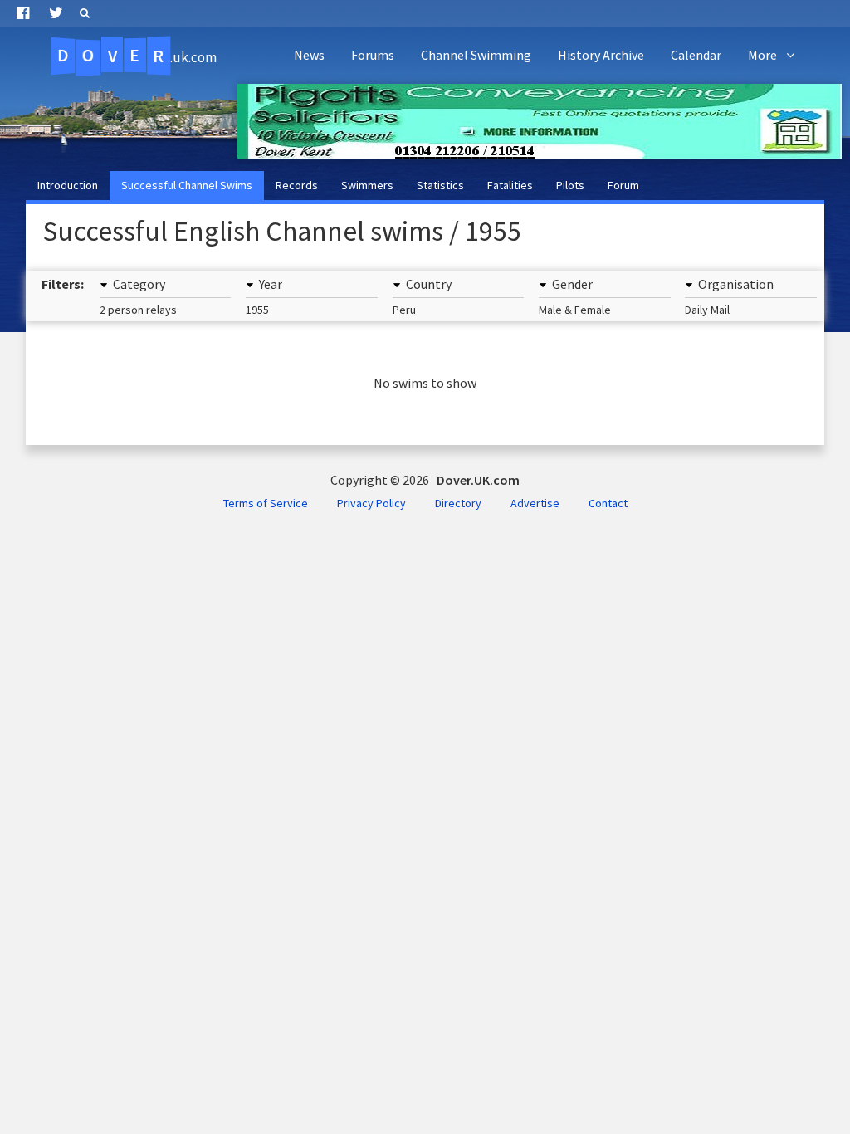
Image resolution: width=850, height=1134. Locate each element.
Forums (372, 54)
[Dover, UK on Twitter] (56, 13)
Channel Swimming (476, 54)
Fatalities (510, 185)
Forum (623, 185)
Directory (458, 503)
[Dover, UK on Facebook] (23, 13)
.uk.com (137, 55)
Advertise (534, 503)
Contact (608, 503)
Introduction (67, 185)
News (309, 54)
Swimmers (367, 185)
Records (297, 185)
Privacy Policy (371, 503)
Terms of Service (265, 503)
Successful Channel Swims (186, 185)
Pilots (570, 185)
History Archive (601, 54)
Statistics (440, 185)
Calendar (696, 54)
